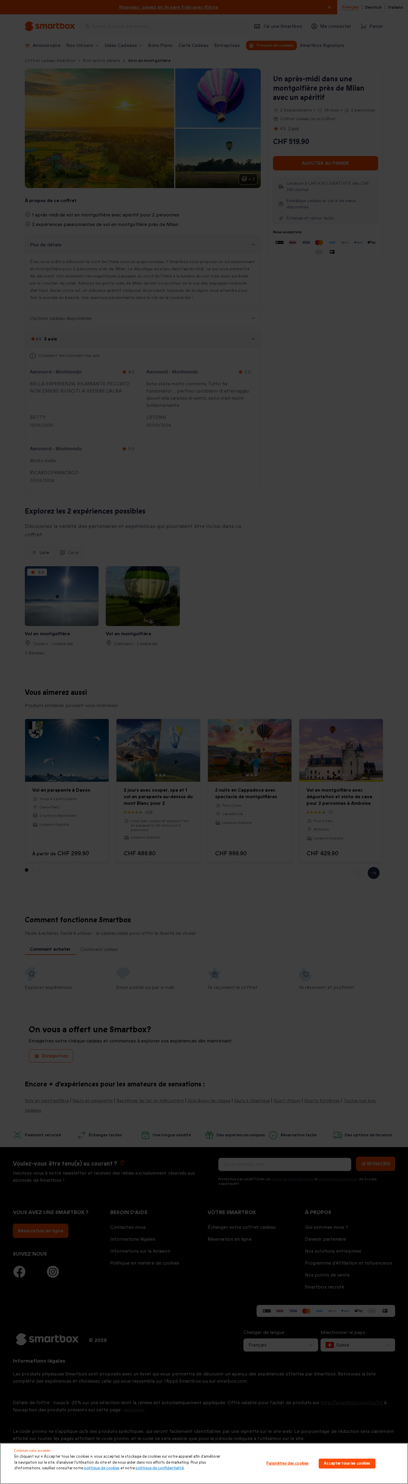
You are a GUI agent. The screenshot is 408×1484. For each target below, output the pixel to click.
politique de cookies (101, 1468)
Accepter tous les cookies (347, 1463)
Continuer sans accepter (32, 1450)
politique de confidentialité (160, 1468)
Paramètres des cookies (287, 1463)
